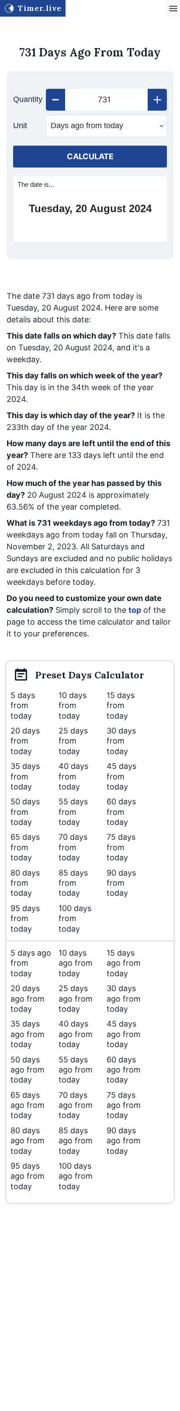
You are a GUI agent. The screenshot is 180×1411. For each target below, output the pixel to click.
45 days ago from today (124, 1034)
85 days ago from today (76, 1141)
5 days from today (22, 705)
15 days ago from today (124, 963)
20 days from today (25, 741)
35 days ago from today (27, 1034)
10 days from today (73, 705)
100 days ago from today (76, 1176)
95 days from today (25, 918)
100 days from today (75, 918)
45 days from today (121, 776)
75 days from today (121, 847)
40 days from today (73, 776)
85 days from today (73, 883)
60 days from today (121, 812)
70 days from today (73, 847)
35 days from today (25, 776)
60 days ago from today (124, 1070)
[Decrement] (55, 100)
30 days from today (121, 741)
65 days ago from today (27, 1105)
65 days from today (25, 847)
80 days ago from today (27, 1141)
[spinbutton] (106, 100)
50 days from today (25, 812)
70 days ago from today (76, 1105)
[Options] (173, 8)
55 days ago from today (76, 1070)
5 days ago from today (30, 963)
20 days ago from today (27, 998)
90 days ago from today (124, 1141)
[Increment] (157, 100)
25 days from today (73, 741)
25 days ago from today (76, 998)
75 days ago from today (124, 1105)
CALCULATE (90, 156)
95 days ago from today (27, 1176)
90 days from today (121, 883)
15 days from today (121, 705)
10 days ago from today (76, 963)
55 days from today (73, 812)
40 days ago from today (76, 1034)
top (134, 610)
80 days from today (25, 883)
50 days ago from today (27, 1070)
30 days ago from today (124, 998)
